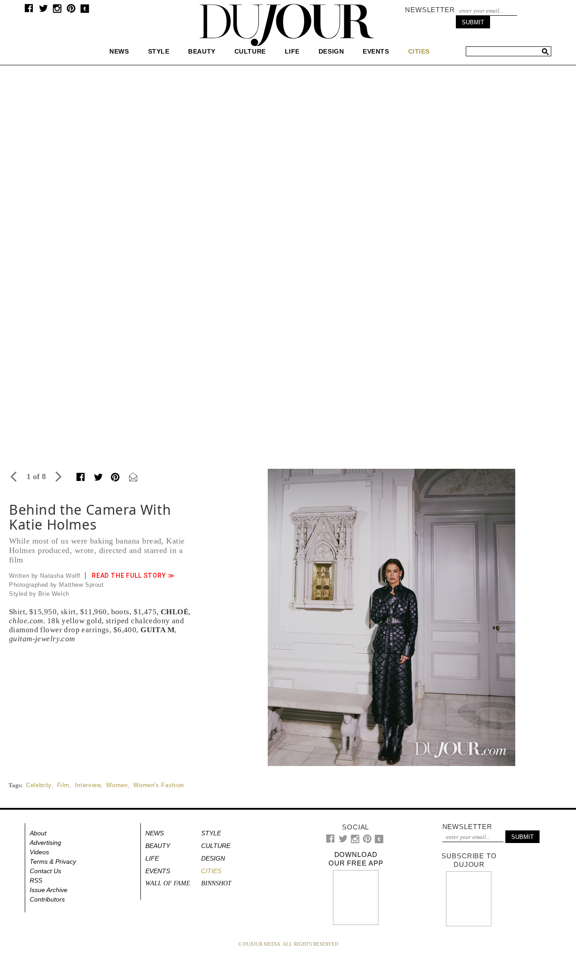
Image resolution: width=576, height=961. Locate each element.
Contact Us (45, 871)
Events (376, 51)
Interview (88, 785)
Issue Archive (49, 889)
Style (159, 51)
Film (63, 785)
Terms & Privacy (53, 861)
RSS (36, 880)
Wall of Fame (167, 883)
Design (331, 51)
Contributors (47, 899)
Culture (250, 51)
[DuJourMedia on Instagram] (57, 11)
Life (292, 51)
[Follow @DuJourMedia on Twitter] (43, 10)
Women (116, 785)
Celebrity (38, 785)
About (38, 833)
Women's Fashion (158, 785)
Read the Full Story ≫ (133, 575)
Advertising (45, 842)
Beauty (201, 51)
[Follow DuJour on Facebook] (29, 10)
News (119, 51)
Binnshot (216, 883)
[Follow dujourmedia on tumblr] (85, 11)
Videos (39, 852)
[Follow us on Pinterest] (71, 10)
